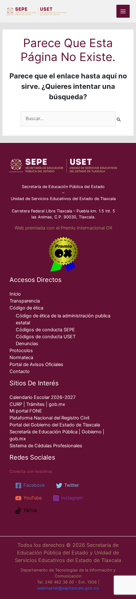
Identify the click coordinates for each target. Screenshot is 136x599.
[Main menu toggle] (123, 11)
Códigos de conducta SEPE (45, 330)
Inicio (15, 294)
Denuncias (27, 343)
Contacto (19, 371)
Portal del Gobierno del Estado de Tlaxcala (54, 425)
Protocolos (21, 350)
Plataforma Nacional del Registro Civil (49, 418)
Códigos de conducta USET (46, 336)
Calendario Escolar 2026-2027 (42, 397)
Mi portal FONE (25, 411)
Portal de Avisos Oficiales (36, 364)
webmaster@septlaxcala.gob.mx (68, 588)
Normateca (21, 357)
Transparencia (24, 301)
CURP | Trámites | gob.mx (37, 404)
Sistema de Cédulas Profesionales (45, 446)
